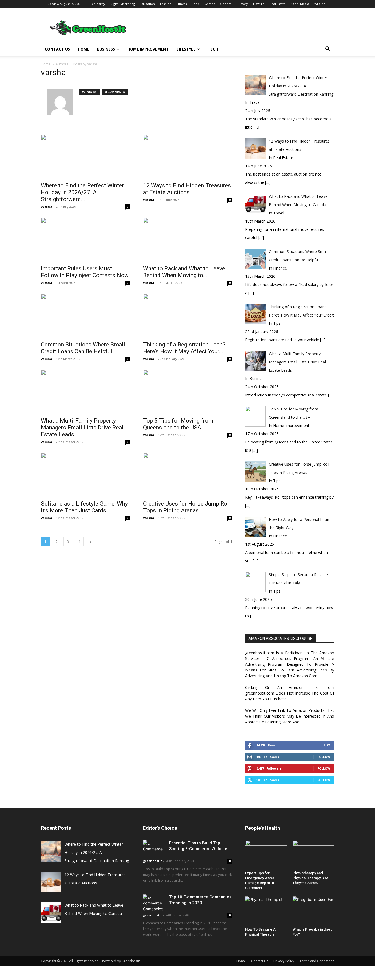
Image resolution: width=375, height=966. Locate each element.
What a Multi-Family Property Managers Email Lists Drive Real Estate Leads (82, 427)
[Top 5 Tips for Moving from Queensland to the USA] (187, 392)
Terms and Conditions (317, 961)
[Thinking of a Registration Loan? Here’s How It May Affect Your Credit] (187, 316)
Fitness (182, 4)
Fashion (165, 4)
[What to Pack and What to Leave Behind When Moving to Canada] (187, 240)
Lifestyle (186, 49)
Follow (323, 757)
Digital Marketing (122, 4)
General (226, 4)
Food (195, 4)
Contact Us (57, 49)
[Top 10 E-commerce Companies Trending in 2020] (154, 903)
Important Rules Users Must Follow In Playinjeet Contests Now (85, 272)
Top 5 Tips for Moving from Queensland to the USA (178, 424)
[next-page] (90, 541)
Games (210, 4)
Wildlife (319, 4)
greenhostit (152, 861)
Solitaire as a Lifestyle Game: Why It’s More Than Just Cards (84, 507)
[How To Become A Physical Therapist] (266, 910)
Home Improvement (148, 49)
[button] (327, 49)
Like (327, 745)
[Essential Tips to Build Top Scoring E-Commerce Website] (154, 848)
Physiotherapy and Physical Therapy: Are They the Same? (310, 878)
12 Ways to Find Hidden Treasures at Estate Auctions (187, 189)
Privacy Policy (283, 961)
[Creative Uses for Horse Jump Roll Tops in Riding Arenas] (187, 475)
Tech (213, 49)
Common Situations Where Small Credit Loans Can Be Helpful (83, 348)
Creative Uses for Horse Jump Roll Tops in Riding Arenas (187, 507)
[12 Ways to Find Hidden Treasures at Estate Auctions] (187, 157)
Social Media (300, 4)
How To (258, 4)
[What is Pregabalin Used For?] (313, 910)
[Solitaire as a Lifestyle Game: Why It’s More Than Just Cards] (85, 475)
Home (83, 49)
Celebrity (98, 4)
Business (106, 49)
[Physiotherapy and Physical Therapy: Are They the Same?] (313, 854)
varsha (46, 206)
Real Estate (278, 4)
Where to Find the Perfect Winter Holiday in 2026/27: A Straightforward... (82, 192)
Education (147, 4)
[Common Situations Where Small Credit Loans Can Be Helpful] (85, 316)
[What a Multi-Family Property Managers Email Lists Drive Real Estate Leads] (85, 392)
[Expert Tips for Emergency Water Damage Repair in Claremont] (266, 854)
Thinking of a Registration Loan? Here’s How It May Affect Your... (184, 348)
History (242, 4)
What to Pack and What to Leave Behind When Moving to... (184, 272)
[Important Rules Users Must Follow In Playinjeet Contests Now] (85, 240)
